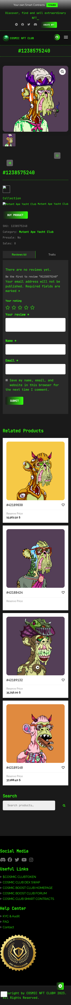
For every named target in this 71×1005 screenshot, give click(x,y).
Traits (52, 254)
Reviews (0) (19, 254)
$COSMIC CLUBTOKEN (19, 877)
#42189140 (14, 768)
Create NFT (48, 25)
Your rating (13, 300)
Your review (17, 314)
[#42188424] (35, 558)
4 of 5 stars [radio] (26, 307)
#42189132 (14, 680)
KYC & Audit (11, 916)
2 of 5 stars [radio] (14, 307)
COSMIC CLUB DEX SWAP (21, 882)
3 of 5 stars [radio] (20, 307)
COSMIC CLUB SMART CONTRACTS (28, 899)
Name (10, 341)
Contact (8, 927)
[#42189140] (35, 733)
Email (11, 360)
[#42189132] (35, 646)
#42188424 (14, 593)
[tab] (19, 254)
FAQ (6, 921)
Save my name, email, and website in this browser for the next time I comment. (32, 385)
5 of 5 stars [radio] (32, 307)
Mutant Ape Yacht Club (36, 232)
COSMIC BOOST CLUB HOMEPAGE (28, 888)
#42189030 (14, 505)
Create (52, 4)
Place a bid (39, 444)
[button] (62, 71)
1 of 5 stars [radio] (7, 307)
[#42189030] (35, 471)
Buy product (15, 215)
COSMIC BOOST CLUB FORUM (25, 893)
